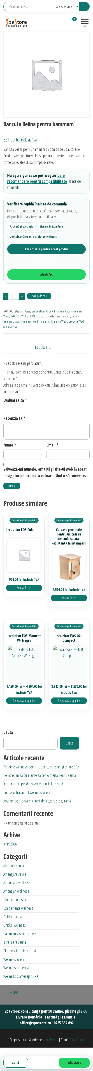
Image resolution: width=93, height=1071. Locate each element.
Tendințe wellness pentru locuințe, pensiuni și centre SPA (41, 767)
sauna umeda (10, 326)
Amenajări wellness (16, 891)
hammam (45, 321)
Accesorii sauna (13, 865)
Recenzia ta (14, 418)
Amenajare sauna (14, 874)
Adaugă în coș (39, 296)
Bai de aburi (38, 311)
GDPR (14, 992)
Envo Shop (77, 1039)
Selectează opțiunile (24, 700)
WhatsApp (46, 274)
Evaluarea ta (15, 400)
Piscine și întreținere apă (19, 950)
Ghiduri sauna (12, 916)
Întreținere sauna (14, 942)
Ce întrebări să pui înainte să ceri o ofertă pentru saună (39, 775)
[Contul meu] (66, 22)
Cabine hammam (55, 311)
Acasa (27, 311)
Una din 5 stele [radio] (6, 407)
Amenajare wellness (16, 882)
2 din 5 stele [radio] (12, 407)
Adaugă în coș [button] (24, 588)
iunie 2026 (10, 844)
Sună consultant (46, 262)
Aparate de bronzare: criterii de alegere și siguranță (37, 801)
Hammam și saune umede (20, 933)
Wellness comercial (16, 967)
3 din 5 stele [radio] (18, 407)
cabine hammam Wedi (26, 321)
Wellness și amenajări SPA (20, 976)
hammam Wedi (59, 321)
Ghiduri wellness (14, 925)
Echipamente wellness (18, 908)
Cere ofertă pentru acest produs (46, 249)
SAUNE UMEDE (37, 316)
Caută (8, 732)
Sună (15, 1062)
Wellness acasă (13, 959)
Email (52, 445)
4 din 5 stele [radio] (24, 407)
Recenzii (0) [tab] (43, 347)
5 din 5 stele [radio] (30, 407)
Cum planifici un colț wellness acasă (26, 792)
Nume (9, 445)
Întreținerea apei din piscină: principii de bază (33, 783)
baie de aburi (63, 316)
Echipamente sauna (16, 899)
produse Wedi (76, 321)
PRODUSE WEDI (19, 316)
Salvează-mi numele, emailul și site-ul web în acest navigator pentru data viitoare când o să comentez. (45, 472)
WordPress (50, 1039)
